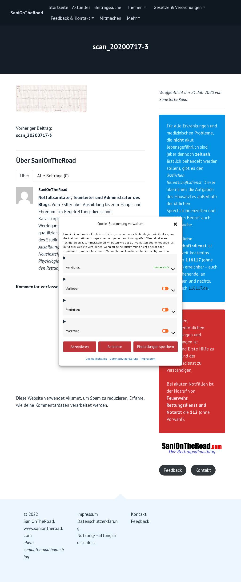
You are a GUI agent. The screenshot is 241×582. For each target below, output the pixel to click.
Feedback (173, 470)
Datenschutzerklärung (124, 358)
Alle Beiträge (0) (53, 176)
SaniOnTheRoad (26, 13)
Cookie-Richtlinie (96, 358)
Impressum (148, 358)
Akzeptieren (80, 346)
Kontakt (203, 470)
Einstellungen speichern (155, 346)
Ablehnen (115, 346)
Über (24, 176)
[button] (175, 223)
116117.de (198, 288)
